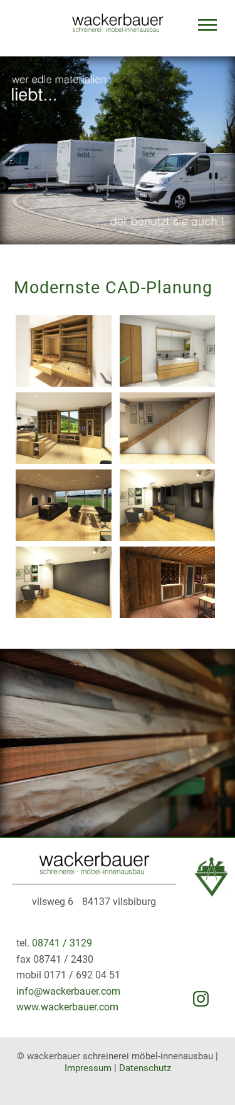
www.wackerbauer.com (67, 1007)
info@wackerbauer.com (68, 991)
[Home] (94, 871)
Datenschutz (145, 1068)
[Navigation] (207, 28)
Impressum (88, 1068)
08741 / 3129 (62, 943)
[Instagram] (201, 1000)
